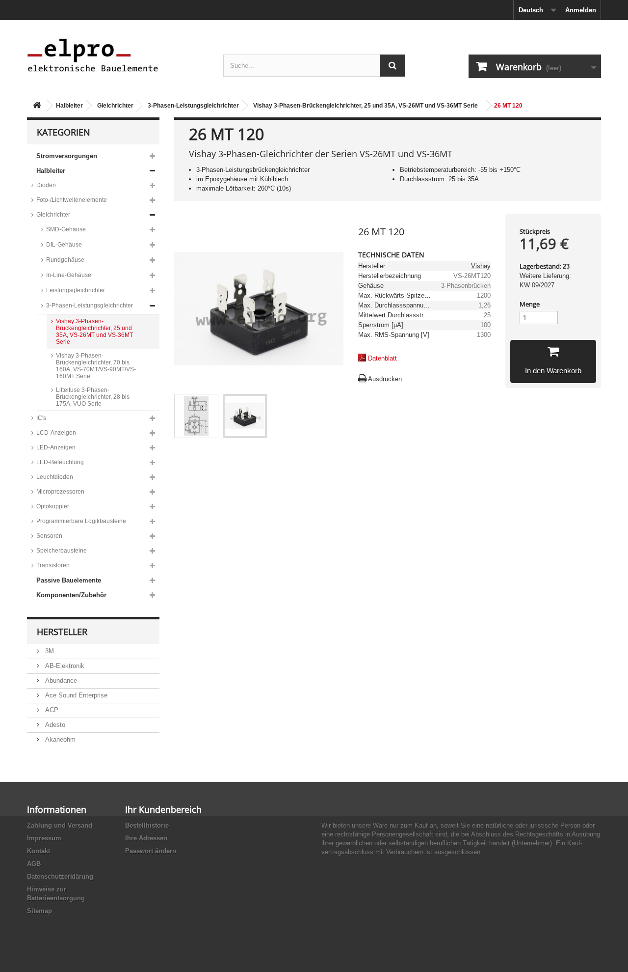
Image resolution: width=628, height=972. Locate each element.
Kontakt (38, 851)
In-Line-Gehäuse (68, 275)
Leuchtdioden (54, 476)
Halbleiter (69, 105)
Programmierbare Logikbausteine (81, 521)
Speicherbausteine (61, 550)
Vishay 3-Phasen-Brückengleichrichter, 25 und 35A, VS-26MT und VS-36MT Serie (365, 105)
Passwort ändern (150, 851)
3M (48, 651)
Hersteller (62, 632)
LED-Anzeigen (56, 447)
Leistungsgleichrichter (75, 290)
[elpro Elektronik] (118, 54)
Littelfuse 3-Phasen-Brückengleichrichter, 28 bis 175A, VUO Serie (93, 397)
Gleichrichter (115, 105)
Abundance (60, 680)
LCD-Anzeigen (56, 432)
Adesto (54, 724)
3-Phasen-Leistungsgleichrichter (193, 105)
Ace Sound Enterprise (75, 695)
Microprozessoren (60, 491)
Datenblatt (382, 358)
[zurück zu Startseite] (36, 106)
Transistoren (53, 565)
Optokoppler (52, 506)
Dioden (46, 185)
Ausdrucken (385, 379)
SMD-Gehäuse (66, 229)
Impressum (44, 838)
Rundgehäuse (65, 259)
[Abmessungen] (196, 416)
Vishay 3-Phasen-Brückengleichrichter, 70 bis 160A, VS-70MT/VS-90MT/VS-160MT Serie (96, 366)
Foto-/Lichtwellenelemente (71, 199)
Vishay (481, 266)
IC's (41, 418)
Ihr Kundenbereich (163, 809)
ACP (50, 710)
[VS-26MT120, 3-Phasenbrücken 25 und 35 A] (244, 416)
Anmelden (580, 10)
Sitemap (39, 911)
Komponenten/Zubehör (71, 595)
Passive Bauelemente (68, 580)
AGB (34, 863)
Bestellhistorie (147, 825)
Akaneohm (59, 739)
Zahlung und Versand (59, 825)
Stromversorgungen (66, 156)
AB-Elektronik (63, 665)
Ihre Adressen (146, 838)
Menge (530, 304)
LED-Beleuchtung (60, 462)
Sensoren (49, 535)
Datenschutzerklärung (60, 876)
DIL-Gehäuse (64, 244)
